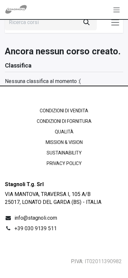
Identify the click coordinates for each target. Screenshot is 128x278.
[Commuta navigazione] (116, 9)
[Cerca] (86, 22)
